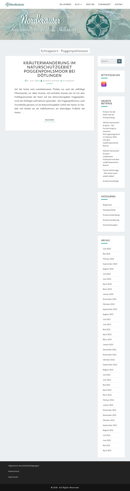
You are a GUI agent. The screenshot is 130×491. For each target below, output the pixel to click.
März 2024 (107, 289)
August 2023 (108, 314)
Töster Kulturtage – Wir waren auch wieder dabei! (111, 173)
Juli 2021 (106, 435)
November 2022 (109, 354)
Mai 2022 (106, 385)
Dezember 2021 (109, 410)
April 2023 (107, 334)
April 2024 (107, 284)
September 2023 (110, 309)
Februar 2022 (108, 400)
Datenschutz (13, 471)
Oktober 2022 (109, 359)
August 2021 (108, 430)
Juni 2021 (107, 440)
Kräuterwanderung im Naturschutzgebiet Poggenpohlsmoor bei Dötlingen (49, 69)
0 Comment (68, 81)
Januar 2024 (108, 294)
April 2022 (107, 390)
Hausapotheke (109, 210)
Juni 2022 (107, 380)
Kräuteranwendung (111, 215)
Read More (50, 120)
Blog (77, 4)
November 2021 (109, 415)
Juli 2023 (106, 319)
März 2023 (107, 339)
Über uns (90, 4)
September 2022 (110, 364)
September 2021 (110, 425)
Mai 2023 (106, 329)
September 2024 (110, 264)
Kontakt (119, 4)
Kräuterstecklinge (111, 181)
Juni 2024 (107, 279)
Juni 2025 (107, 248)
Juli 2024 (106, 274)
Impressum (13, 477)
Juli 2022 (106, 374)
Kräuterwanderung (111, 220)
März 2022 (107, 395)
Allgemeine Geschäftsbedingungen (23, 466)
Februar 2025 (108, 259)
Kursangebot (104, 4)
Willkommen (65, 4)
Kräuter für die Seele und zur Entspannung (109, 114)
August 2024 (108, 269)
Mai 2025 (106, 253)
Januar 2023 (108, 344)
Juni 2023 (107, 324)
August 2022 (108, 369)
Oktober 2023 (109, 304)
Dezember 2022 (109, 349)
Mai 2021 (106, 445)
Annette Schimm (51, 81)
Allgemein (107, 204)
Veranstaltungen (110, 225)
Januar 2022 (108, 405)
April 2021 (107, 450)
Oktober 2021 (109, 420)
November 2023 (109, 299)
